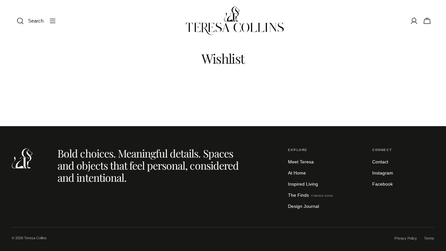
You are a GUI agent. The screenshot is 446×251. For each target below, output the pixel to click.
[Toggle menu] (52, 20)
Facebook (382, 184)
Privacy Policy (405, 238)
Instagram (382, 173)
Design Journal (303, 206)
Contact (380, 161)
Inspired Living (303, 184)
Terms (429, 238)
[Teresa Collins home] (22, 158)
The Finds (310, 195)
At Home (297, 173)
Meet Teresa (301, 161)
